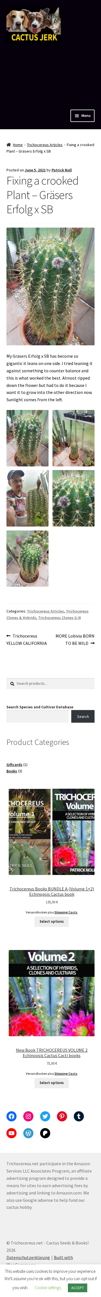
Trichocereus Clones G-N (59, 617)
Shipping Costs (65, 912)
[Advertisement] (50, 75)
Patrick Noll (62, 170)
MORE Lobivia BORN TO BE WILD (75, 639)
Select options (52, 921)
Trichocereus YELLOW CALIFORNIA (26, 639)
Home (18, 144)
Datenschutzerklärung (28, 1257)
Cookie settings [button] (48, 1287)
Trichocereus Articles (45, 144)
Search (83, 716)
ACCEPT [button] (77, 1287)
